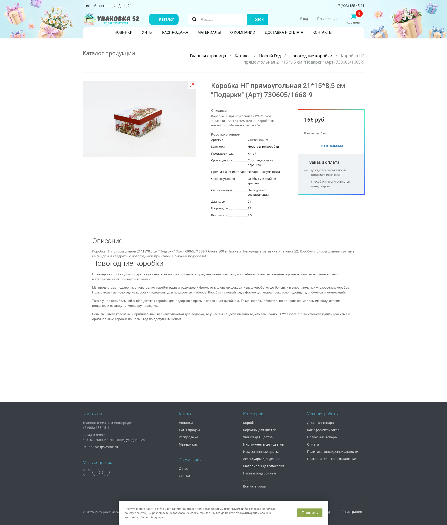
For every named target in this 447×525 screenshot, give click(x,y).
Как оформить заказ (323, 430)
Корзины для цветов (259, 430)
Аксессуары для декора (261, 459)
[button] (192, 85)
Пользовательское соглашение (332, 459)
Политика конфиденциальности (332, 451)
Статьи (184, 476)
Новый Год (270, 55)
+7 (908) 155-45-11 (350, 6)
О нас (183, 468)
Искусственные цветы (261, 451)
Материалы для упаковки (263, 466)
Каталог (166, 19)
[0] (353, 16)
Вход (304, 19)
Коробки (250, 422)
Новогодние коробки (311, 55)
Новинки (124, 32)
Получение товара (322, 437)
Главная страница (208, 55)
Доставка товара (320, 422)
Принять (309, 512)
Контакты (322, 32)
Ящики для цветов (258, 437)
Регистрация (327, 19)
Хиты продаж (189, 430)
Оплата (313, 444)
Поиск (257, 19)
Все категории (254, 486)
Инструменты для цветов (263, 444)
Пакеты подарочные (259, 473)
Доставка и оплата (284, 32)
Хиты (147, 32)
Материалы (209, 32)
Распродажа (175, 32)
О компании (242, 32)
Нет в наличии (331, 146)
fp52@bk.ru (109, 447)
